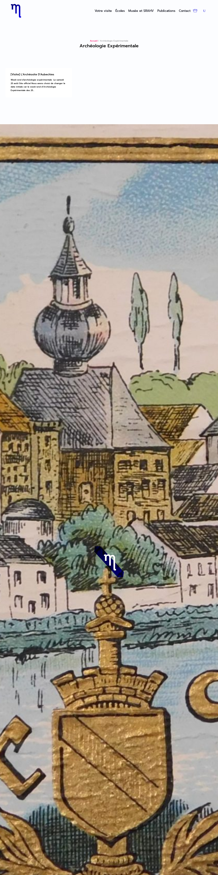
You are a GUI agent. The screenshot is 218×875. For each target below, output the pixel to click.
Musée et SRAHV (141, 10)
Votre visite (103, 10)
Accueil (93, 40)
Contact (185, 10)
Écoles (120, 10)
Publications (166, 10)
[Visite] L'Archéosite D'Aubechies (32, 74)
